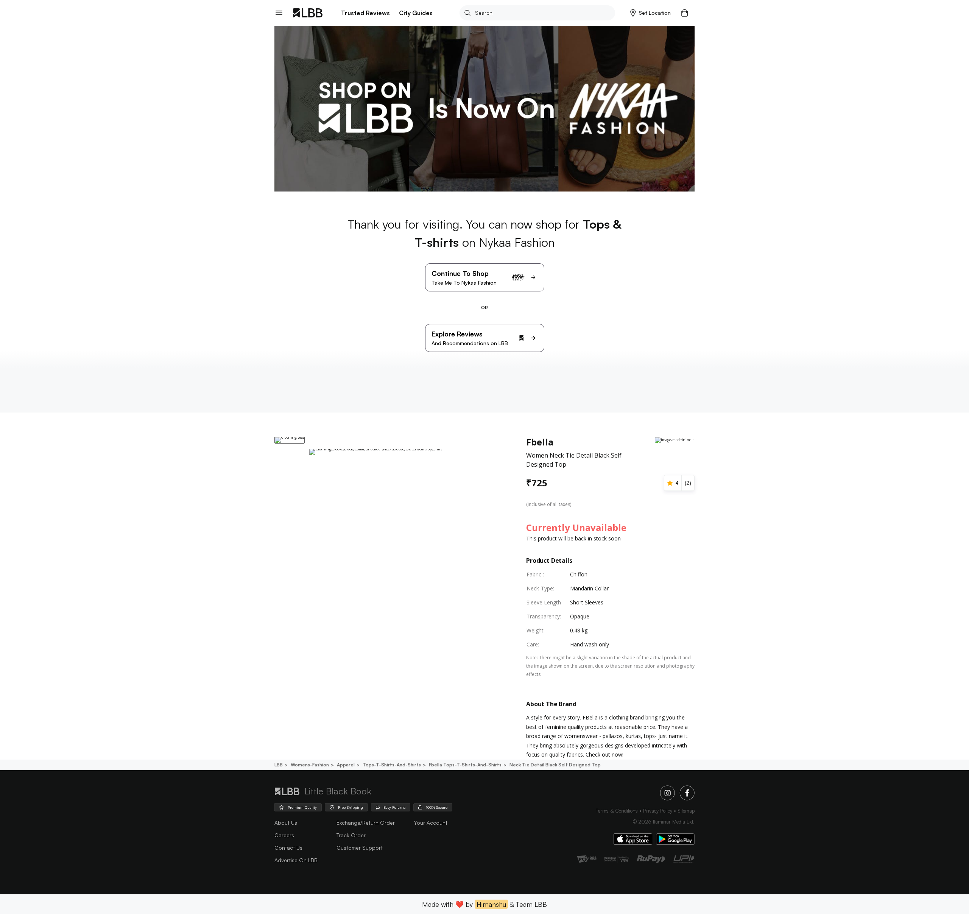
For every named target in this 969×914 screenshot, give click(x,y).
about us (285, 822)
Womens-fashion (310, 765)
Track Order (351, 835)
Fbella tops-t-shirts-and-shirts (465, 765)
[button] (650, 12)
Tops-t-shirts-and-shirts (392, 765)
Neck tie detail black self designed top (555, 765)
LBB (278, 765)
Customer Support (360, 847)
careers (284, 835)
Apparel (346, 765)
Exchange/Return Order (366, 822)
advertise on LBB (296, 860)
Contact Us (288, 847)
